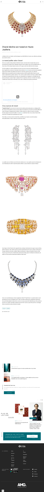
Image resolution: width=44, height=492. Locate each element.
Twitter (35, 471)
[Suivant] (41, 400)
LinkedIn (35, 469)
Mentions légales (24, 457)
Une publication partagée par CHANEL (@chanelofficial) (18, 101)
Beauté (12, 455)
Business (12, 453)
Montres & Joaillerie (12, 459)
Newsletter (25, 454)
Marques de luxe (12, 465)
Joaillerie (8, 308)
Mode (12, 451)
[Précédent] (38, 400)
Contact (24, 463)
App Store (14, 469)
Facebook (36, 476)
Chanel (4, 308)
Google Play (14, 472)
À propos (24, 451)
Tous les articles (11, 417)
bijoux (21, 112)
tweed (27, 70)
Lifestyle (12, 462)
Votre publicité (24, 461)
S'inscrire (9, 392)
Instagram (36, 473)
